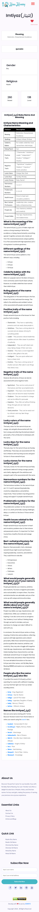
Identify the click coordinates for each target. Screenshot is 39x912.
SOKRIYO (28, 904)
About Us (8, 810)
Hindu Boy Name (11, 851)
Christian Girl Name (12, 848)
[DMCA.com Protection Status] (19, 899)
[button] (32, 3)
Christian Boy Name (12, 845)
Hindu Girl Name (11, 853)
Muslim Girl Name (11, 842)
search (24, 719)
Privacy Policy (10, 816)
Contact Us (9, 813)
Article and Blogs (11, 819)
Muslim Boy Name (11, 839)
